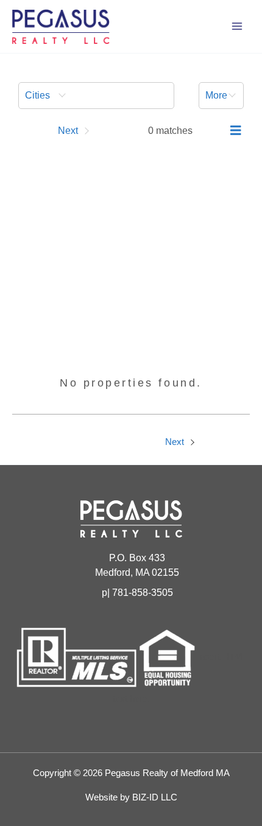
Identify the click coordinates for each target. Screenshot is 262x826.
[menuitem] (96, 95)
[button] (96, 95)
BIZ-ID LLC (154, 797)
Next (175, 442)
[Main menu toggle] (237, 26)
